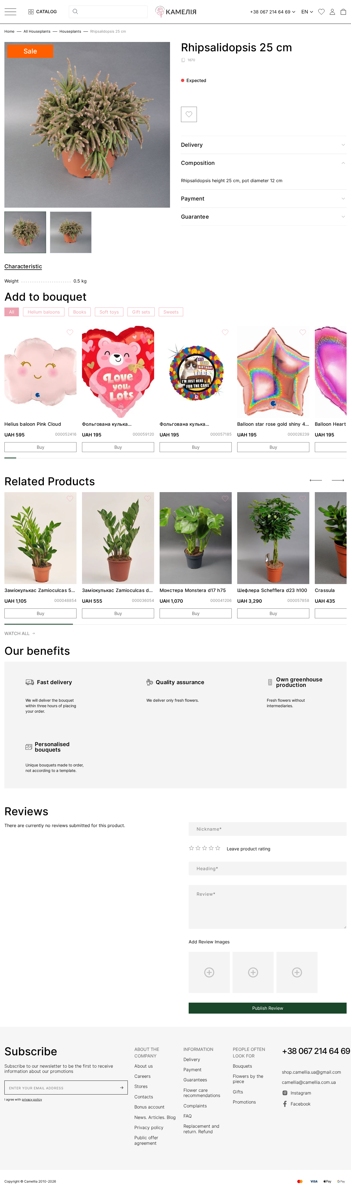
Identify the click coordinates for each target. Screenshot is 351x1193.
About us (143, 1066)
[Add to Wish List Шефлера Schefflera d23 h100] (302, 498)
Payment (192, 1069)
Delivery (191, 1059)
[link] (40, 372)
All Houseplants (37, 31)
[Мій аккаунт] (332, 12)
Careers (142, 1076)
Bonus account (149, 1107)
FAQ (187, 1116)
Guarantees (195, 1079)
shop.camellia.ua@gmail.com (311, 1072)
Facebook (300, 1104)
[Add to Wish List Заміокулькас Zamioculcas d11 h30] (147, 498)
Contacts (143, 1096)
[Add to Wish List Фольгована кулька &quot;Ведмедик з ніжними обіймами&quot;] (147, 332)
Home (9, 31)
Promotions (244, 1102)
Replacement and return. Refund (201, 1129)
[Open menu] (10, 12)
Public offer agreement (146, 1140)
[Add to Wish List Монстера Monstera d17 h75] (225, 498)
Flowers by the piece (248, 1079)
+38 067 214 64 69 (316, 1051)
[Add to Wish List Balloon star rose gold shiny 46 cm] (302, 332)
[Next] (338, 480)
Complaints (195, 1106)
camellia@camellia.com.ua (309, 1082)
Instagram (301, 1093)
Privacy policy (148, 1127)
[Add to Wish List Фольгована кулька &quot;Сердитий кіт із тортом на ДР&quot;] (225, 332)
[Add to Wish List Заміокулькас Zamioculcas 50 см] (70, 498)
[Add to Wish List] (189, 114)
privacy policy (32, 1099)
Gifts (238, 1092)
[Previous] (316, 480)
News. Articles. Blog (155, 1117)
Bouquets (242, 1066)
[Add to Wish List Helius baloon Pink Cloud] (70, 332)
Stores (141, 1086)
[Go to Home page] (175, 11)
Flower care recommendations (201, 1093)
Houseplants (70, 31)
